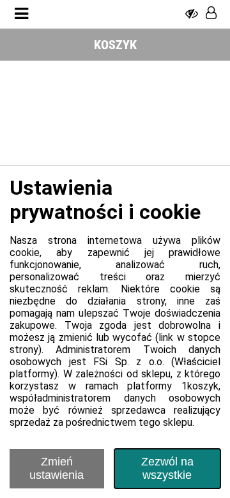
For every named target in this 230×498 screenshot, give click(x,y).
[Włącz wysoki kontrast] (191, 14)
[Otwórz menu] (21, 14)
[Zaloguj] (211, 14)
